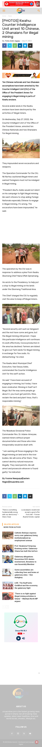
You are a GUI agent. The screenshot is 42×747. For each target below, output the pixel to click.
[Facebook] (4, 45)
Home (4, 16)
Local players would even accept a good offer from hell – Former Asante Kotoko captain (30, 513)
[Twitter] (9, 45)
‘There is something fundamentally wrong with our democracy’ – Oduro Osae (10, 513)
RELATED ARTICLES (11, 524)
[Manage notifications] (37, 742)
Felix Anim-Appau (12, 41)
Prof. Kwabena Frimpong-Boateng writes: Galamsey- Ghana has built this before (26, 548)
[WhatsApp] (15, 45)
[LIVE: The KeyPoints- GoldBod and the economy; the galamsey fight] (7, 585)
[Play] (18, 638)
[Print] (30, 45)
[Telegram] (25, 45)
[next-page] (7, 606)
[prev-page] (3, 606)
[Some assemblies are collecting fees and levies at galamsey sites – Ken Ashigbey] (7, 572)
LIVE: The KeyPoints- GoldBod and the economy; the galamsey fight (26, 585)
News (10, 16)
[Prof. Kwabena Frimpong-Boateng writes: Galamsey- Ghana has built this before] (7, 548)
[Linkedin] (20, 45)
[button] (3, 11)
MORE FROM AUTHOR (12, 527)
